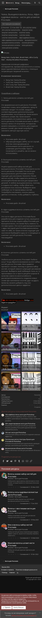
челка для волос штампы (10, 48)
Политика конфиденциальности (26, 570)
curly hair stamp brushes (9, 38)
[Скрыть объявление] (40, 613)
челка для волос (27, 45)
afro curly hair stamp (29, 28)
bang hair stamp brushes (9, 33)
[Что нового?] (35, 3)
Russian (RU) (6, 567)
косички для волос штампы (11, 45)
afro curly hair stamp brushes (11, 30)
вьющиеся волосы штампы (11, 43)
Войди (27, 300)
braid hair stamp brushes (10, 35)
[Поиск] (39, 3)
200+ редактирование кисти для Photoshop (20, 424)
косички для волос (28, 43)
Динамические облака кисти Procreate (18, 448)
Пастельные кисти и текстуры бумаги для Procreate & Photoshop (19, 440)
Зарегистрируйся (8, 302)
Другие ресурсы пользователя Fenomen (18, 411)
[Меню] (2, 3)
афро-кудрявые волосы (26, 38)
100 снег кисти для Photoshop (15, 432)
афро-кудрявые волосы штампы (12, 40)
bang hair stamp (27, 30)
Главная (12, 572)
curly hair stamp (24, 35)
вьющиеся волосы (31, 40)
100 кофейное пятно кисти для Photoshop (19, 415)
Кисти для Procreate (21, 479)
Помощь (4, 572)
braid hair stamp (24, 33)
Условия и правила (7, 570)
